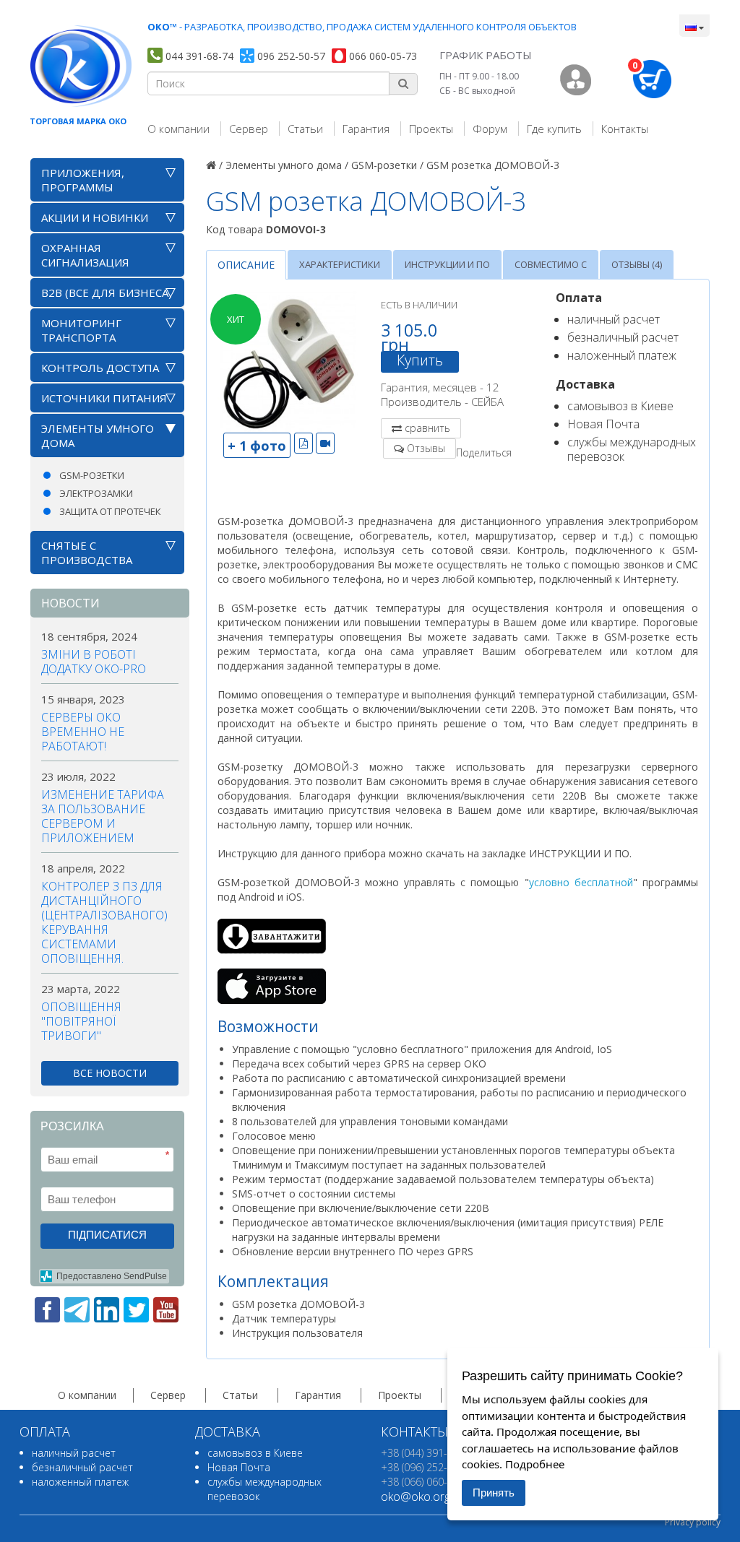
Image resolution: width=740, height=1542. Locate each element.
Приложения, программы (82, 179)
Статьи (305, 128)
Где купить (554, 128)
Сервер (248, 128)
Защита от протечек (110, 511)
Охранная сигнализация (85, 255)
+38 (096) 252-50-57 (427, 1467)
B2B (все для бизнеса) (106, 292)
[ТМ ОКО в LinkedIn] (106, 1309)
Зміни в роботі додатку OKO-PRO (93, 661)
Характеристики (339, 264)
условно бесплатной (581, 882)
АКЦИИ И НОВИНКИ (94, 217)
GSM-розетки (91, 475)
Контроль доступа (100, 367)
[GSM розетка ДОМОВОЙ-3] (289, 361)
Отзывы (426, 448)
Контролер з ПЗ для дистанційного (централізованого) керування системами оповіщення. (104, 922)
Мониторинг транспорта (81, 330)
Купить (420, 360)
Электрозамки (96, 493)
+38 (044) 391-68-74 (427, 1453)
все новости (110, 1073)
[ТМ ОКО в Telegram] (77, 1309)
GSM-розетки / (387, 165)
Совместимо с (551, 264)
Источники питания (104, 398)
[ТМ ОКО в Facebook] (47, 1309)
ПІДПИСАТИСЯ (107, 1235)
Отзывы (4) (636, 264)
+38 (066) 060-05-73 (427, 1482)
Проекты (431, 128)
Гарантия (366, 128)
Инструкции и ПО (447, 264)
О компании (178, 128)
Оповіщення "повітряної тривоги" (81, 1021)
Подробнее (534, 1464)
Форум (490, 128)
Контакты (624, 128)
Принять (494, 1492)
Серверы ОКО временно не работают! (82, 731)
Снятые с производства (86, 552)
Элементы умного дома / (286, 165)
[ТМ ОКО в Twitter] (136, 1309)
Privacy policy (692, 1522)
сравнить (427, 428)
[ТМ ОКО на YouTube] (165, 1309)
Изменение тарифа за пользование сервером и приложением (102, 816)
